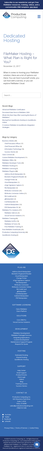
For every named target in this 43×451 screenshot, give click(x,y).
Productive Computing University (13, 232)
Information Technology (13, 149)
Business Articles (8, 141)
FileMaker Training (8, 218)
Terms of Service (21, 428)
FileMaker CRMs (7, 160)
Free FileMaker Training (13, 227)
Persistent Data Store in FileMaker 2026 (15, 112)
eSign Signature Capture (13, 185)
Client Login (21, 377)
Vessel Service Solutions (13, 216)
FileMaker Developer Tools (11, 163)
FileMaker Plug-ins (8, 171)
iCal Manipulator (10, 202)
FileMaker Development (21, 333)
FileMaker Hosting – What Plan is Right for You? (20, 58)
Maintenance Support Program (21, 342)
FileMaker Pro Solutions (10, 210)
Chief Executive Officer (12, 143)
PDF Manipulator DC (11, 207)
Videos (21, 379)
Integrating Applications (21, 337)
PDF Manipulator (21, 298)
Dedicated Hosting (21, 355)
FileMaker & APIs (10, 221)
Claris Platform (21, 311)
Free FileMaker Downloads (11, 229)
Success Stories (10, 152)
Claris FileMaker (21, 309)
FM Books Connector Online (14, 193)
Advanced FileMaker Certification (13, 110)
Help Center (21, 370)
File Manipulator (10, 188)
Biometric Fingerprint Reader (14, 177)
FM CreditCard (9, 196)
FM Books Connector (12, 191)
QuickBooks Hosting (9, 235)
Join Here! (34, 7)
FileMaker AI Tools (11, 224)
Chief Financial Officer (12, 146)
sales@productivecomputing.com (21, 406)
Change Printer (10, 180)
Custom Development (21, 340)
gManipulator (9, 199)
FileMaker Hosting (8, 166)
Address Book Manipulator (14, 174)
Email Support (21, 373)
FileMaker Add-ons (11, 213)
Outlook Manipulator (12, 204)
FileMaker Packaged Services (21, 335)
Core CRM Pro (21, 320)
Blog (21, 382)
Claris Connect (7, 155)
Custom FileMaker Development (13, 157)
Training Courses (21, 384)
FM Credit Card (22, 289)
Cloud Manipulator (11, 182)
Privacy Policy (9, 428)
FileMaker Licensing (9, 168)
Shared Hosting (21, 357)
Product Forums (21, 375)
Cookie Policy (34, 428)
